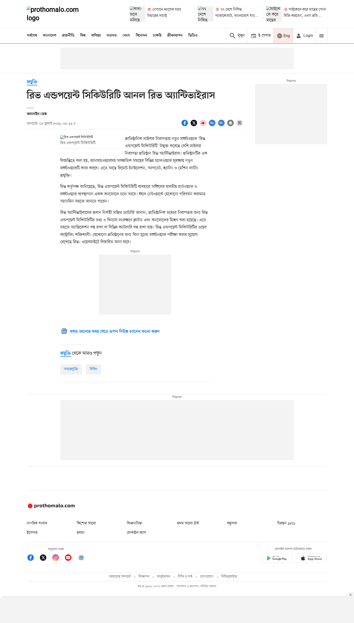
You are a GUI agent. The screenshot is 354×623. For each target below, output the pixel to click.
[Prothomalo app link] (277, 559)
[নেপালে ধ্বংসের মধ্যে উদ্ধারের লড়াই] (137, 14)
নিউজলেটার (229, 576)
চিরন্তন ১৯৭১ (286, 523)
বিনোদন (141, 35)
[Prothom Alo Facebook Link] (33, 558)
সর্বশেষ (32, 35)
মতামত (112, 35)
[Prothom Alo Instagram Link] (58, 558)
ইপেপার (32, 532)
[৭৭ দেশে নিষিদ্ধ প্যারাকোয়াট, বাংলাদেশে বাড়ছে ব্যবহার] (205, 14)
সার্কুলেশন (163, 576)
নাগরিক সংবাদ (37, 523)
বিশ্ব (82, 35)
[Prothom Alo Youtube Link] (70, 558)
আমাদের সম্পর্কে (120, 576)
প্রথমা (81, 532)
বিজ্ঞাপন (143, 576)
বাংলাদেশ (49, 35)
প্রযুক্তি (32, 82)
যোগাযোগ (207, 576)
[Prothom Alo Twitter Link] (45, 558)
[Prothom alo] (59, 14)
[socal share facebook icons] (185, 125)
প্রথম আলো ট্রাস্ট (188, 523)
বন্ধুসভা (232, 523)
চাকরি (157, 35)
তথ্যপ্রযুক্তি (71, 369)
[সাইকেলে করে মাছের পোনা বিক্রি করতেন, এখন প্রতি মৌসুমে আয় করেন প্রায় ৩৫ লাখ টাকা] (274, 14)
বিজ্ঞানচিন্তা (134, 523)
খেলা (126, 35)
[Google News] (81, 558)
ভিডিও (192, 35)
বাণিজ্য (96, 35)
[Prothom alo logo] (51, 507)
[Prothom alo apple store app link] (311, 559)
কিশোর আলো (86, 523)
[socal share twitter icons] (194, 125)
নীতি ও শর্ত (185, 576)
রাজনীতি (68, 35)
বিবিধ (93, 369)
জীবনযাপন (175, 35)
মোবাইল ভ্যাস (136, 532)
